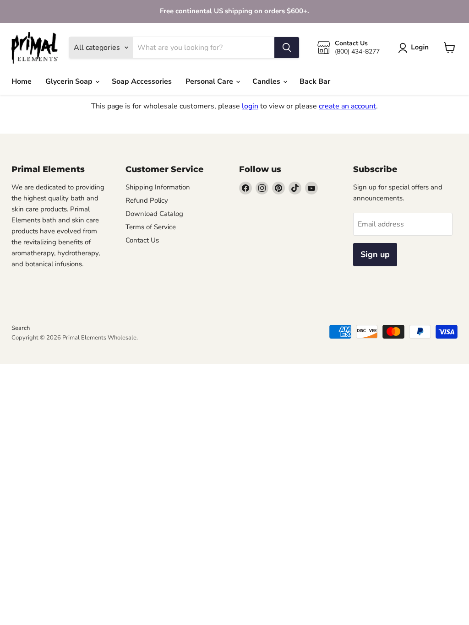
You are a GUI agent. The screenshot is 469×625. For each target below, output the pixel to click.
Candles (267, 81)
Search (20, 328)
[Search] (286, 47)
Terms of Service (150, 227)
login (250, 106)
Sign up (375, 254)
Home (21, 81)
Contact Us (142, 240)
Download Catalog (154, 213)
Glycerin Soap (69, 81)
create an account (347, 106)
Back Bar (315, 81)
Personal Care (210, 81)
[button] (415, 48)
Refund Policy (146, 200)
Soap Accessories (142, 81)
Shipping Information (157, 187)
